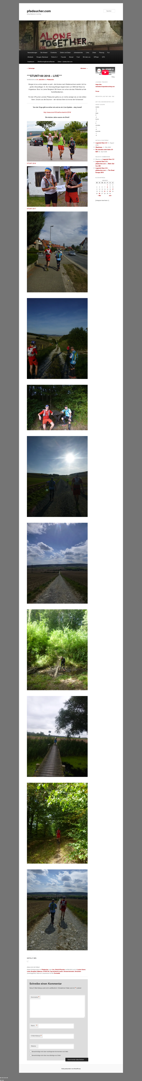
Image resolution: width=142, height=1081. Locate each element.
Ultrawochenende (69, 971)
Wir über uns (86, 57)
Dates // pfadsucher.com (65, 62)
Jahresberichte (78, 52)
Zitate (94, 52)
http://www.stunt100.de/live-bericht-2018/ (57, 112)
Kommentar (35, 997)
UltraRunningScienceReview (46, 62)
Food (78, 57)
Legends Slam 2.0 (101, 143)
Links (87, 52)
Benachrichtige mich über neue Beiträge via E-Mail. (46, 1055)
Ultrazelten (78, 971)
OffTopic (96, 57)
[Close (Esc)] (1, 1077)
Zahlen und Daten (65, 52)
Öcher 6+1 (54, 57)
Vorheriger (31, 68)
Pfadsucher (50, 79)
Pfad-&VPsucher (60, 969)
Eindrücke (54, 52)
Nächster (84, 68)
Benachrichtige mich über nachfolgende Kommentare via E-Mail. (50, 1051)
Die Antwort (43, 52)
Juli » (110, 195)
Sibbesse (40, 971)
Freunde (63, 57)
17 (113, 189)
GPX (103, 57)
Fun (108, 52)
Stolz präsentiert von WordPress (71, 1069)
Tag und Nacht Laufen (56, 971)
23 (110, 191)
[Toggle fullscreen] (5, 1077)
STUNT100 (46, 971)
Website (33, 1046)
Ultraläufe (30, 57)
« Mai (99, 195)
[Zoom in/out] (7, 1077)
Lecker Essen (81, 969)
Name (34, 1025)
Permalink (57, 973)
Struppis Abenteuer (42, 57)
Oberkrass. (99, 147)
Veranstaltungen (32, 52)
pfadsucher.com (39, 11)
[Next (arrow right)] (3, 1080)
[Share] (3, 1077)
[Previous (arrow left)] (1, 1080)
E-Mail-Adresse (36, 1035)
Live (53, 969)
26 (99, 193)
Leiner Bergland (31, 971)
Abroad (71, 57)
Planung (101, 52)
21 (105, 191)
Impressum (30, 62)
